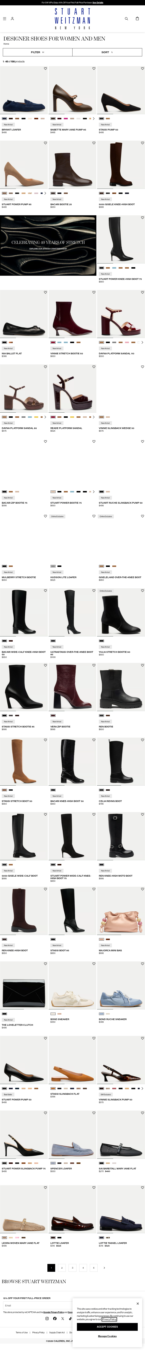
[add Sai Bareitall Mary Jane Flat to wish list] (142, 1113)
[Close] (138, 1304)
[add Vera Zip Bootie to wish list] (94, 665)
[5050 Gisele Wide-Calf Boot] (24, 836)
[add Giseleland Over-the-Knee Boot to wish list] (142, 516)
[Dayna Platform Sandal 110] (121, 314)
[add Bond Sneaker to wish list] (94, 963)
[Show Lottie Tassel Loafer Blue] (101, 1237)
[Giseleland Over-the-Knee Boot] (121, 538)
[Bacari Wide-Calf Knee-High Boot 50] (24, 612)
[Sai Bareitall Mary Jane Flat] (121, 1135)
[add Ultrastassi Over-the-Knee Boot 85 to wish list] (94, 590)
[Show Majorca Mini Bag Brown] (108, 939)
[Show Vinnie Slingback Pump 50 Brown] (101, 1088)
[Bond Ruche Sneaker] (121, 985)
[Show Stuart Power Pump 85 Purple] (36, 193)
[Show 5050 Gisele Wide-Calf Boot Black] (4, 864)
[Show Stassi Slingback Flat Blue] (72, 1088)
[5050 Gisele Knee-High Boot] (121, 165)
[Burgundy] (53, 715)
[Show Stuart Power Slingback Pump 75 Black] (4, 1163)
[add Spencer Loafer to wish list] (94, 1113)
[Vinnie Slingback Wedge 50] (121, 388)
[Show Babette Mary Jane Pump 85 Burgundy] (59, 118)
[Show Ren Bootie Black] (101, 715)
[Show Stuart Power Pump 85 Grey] (17, 193)
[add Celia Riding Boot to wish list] (142, 740)
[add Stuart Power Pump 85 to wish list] (45, 143)
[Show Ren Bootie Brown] (108, 715)
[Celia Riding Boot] (121, 762)
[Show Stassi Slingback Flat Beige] (66, 1088)
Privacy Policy (38, 1332)
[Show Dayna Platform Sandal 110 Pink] (127, 342)
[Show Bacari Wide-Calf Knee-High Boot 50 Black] (4, 641)
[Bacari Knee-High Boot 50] (73, 762)
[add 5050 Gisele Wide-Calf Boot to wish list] (45, 814)
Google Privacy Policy (53, 1312)
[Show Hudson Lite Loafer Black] (59, 566)
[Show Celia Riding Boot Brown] (108, 790)
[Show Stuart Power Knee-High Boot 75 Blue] (114, 268)
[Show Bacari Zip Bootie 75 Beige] (17, 491)
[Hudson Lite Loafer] (73, 538)
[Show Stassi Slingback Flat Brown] (53, 1088)
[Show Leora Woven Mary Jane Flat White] (11, 1237)
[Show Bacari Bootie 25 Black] (59, 193)
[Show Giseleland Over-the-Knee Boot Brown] (101, 566)
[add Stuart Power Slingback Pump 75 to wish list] (45, 1113)
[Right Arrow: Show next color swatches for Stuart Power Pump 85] (45, 193)
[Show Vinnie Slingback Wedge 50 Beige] (108, 417)
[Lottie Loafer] (73, 1209)
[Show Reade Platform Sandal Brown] (59, 417)
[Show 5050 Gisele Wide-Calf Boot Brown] (11, 864)
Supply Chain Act (57, 1332)
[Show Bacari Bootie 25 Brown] (53, 193)
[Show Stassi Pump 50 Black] (101, 118)
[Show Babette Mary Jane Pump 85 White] (78, 118)
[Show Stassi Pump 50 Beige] (108, 118)
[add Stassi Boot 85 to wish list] (94, 889)
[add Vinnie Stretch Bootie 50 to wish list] (94, 292)
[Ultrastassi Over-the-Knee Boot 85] (73, 612)
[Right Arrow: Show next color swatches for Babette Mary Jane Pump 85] (93, 118)
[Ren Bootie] (121, 687)
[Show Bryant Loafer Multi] (17, 118)
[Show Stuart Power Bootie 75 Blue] (72, 491)
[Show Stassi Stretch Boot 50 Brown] (4, 790)
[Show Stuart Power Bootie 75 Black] (59, 491)
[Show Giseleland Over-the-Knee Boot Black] (108, 566)
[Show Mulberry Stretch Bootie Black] (4, 566)
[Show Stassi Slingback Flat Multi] (78, 1088)
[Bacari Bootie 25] (73, 165)
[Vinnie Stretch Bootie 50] (73, 314)
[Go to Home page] (72, 18)
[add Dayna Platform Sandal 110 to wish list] (142, 292)
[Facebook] (55, 1318)
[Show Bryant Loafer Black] (23, 118)
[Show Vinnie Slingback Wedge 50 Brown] (101, 417)
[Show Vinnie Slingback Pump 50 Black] (121, 1088)
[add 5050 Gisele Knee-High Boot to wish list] (142, 143)
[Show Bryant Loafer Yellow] (30, 118)
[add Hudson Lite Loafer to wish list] (94, 516)
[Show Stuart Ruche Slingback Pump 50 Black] (101, 491)
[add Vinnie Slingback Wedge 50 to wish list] (142, 366)
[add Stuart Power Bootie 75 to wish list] (94, 441)
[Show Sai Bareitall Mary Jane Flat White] (114, 1163)
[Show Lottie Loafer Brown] (53, 1237)
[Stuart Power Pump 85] (24, 165)
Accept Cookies (107, 1326)
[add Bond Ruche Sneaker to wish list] (142, 963)
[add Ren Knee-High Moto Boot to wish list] (142, 814)
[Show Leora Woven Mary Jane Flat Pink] (17, 1237)
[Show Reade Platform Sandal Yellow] (72, 417)
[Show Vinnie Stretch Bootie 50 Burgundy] (53, 342)
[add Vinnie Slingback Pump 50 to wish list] (142, 1038)
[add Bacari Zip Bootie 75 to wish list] (45, 441)
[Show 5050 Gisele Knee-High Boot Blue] (127, 193)
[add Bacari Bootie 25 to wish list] (94, 143)
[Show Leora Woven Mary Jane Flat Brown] (23, 1237)
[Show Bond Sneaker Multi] (59, 1014)
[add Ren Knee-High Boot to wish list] (45, 889)
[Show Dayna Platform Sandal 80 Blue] (30, 417)
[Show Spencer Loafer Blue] (53, 1163)
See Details (97, 2)
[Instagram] (47, 1318)
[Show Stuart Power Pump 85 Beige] (11, 193)
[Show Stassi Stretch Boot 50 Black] (11, 790)
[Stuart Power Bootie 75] (73, 463)
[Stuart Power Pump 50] (24, 1060)
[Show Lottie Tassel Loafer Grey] (108, 1237)
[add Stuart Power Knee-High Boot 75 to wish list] (142, 217)
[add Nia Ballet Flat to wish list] (45, 292)
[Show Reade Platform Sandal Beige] (85, 417)
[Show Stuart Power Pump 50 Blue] (11, 1088)
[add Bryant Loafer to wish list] (45, 68)
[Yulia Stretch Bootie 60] (121, 612)
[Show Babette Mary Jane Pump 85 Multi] (72, 118)
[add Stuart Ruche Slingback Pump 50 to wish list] (142, 441)
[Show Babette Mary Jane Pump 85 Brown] (53, 118)
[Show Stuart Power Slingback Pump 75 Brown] (11, 1163)
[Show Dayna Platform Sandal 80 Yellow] (36, 417)
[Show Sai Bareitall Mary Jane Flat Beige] (108, 1163)
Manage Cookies (107, 1336)
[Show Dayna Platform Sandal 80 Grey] (23, 417)
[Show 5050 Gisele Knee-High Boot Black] (108, 193)
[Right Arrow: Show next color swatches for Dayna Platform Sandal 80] (45, 417)
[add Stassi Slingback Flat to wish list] (94, 1038)
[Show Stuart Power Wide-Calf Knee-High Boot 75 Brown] (59, 864)
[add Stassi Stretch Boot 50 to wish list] (45, 740)
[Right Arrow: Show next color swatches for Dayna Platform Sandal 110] (142, 342)
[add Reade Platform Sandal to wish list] (94, 366)
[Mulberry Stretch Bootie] (24, 538)
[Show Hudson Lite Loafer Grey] (53, 566)
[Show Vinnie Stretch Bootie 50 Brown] (78, 342)
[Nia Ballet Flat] (24, 314)
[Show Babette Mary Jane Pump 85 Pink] (66, 118)
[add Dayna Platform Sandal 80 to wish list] (45, 366)
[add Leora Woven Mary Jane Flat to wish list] (45, 1187)
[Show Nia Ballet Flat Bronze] (11, 342)
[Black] (53, 641)
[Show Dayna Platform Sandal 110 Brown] (101, 342)
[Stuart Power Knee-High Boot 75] (121, 239)
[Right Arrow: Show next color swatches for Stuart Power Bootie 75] (93, 491)
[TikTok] (70, 1318)
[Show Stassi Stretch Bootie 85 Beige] (11, 715)
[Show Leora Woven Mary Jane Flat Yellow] (4, 1237)
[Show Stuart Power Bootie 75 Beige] (53, 491)
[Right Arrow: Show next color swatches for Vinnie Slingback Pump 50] (142, 1088)
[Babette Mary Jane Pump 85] (73, 90)
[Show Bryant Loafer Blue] (4, 118)
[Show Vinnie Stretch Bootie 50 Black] (72, 342)
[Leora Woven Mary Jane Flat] (24, 1209)
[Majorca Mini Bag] (121, 911)
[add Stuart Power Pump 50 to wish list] (45, 1038)
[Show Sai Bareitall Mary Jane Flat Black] (101, 1163)
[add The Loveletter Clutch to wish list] (45, 963)
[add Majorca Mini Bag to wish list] (142, 889)
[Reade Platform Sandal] (73, 388)
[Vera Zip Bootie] (73, 687)
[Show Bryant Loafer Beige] (43, 118)
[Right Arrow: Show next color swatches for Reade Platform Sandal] (93, 417)
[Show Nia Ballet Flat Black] (4, 342)
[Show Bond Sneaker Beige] (53, 1014)
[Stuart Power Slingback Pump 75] (24, 1135)
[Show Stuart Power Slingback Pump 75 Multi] (36, 1163)
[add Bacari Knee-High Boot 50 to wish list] (94, 740)
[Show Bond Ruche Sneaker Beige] (108, 1014)
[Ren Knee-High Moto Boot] (121, 836)
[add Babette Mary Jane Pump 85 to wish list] (94, 68)
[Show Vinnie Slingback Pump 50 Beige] (108, 1088)
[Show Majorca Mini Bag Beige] (101, 939)
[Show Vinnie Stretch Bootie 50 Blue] (59, 342)
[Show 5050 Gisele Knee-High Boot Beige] (114, 193)
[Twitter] (62, 1318)
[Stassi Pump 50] (121, 90)
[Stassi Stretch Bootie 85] (24, 687)
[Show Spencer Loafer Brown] (72, 1163)
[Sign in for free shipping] (12, 19)
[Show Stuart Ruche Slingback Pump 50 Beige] (108, 491)
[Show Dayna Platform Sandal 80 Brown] (4, 417)
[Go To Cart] (137, 18)
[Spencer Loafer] (73, 1135)
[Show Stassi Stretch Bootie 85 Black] (4, 715)
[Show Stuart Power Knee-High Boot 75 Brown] (108, 268)
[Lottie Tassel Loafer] (121, 1209)
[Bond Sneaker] (73, 985)
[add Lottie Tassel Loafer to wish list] (142, 1187)
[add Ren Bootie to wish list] (142, 665)
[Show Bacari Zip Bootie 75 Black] (4, 491)
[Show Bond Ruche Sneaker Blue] (101, 1014)
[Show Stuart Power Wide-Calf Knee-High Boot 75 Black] (53, 864)
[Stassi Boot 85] (73, 911)
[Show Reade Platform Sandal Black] (66, 417)
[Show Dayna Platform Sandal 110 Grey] (114, 342)
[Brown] (4, 939)
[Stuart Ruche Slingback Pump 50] (121, 463)
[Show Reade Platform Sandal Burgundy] (53, 417)
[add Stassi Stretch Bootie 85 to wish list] (45, 665)
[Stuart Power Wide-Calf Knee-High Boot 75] (73, 836)
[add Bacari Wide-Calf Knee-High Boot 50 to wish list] (45, 590)
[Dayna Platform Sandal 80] (24, 388)
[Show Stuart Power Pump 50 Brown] (23, 1088)
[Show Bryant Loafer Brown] (11, 118)
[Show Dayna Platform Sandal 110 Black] (108, 342)
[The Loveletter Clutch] (24, 985)
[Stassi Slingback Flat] (73, 1060)
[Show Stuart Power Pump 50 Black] (4, 1088)
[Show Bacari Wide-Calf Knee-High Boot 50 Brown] (11, 641)
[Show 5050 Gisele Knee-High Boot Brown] (101, 193)
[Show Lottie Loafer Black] (59, 1237)
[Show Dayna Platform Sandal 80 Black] (11, 417)
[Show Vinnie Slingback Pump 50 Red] (114, 1088)
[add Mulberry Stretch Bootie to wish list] (45, 516)
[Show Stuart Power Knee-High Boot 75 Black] (101, 268)
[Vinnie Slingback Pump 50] (121, 1060)
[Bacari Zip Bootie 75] (24, 463)
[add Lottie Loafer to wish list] (94, 1187)
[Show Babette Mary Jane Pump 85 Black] (85, 118)
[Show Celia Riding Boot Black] (101, 790)
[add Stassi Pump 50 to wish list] (142, 68)
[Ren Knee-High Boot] (24, 911)
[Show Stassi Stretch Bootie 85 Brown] (17, 715)
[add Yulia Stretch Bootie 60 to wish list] (142, 590)
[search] (126, 18)
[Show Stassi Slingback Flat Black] (59, 1088)
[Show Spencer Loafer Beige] (66, 1163)
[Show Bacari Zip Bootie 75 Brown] (11, 491)
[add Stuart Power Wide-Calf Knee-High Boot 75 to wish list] (94, 814)
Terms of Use (22, 1332)
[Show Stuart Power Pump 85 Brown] (4, 193)
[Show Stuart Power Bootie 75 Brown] (66, 491)
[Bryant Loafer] (24, 90)
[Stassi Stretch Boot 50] (24, 762)
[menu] (4, 18)
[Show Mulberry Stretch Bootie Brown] (11, 566)
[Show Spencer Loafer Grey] (59, 1163)
